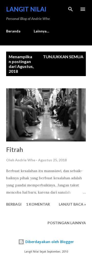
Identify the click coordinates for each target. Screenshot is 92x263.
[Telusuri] (70, 9)
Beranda (13, 31)
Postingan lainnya (67, 223)
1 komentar (38, 204)
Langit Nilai (26, 9)
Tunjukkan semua (63, 56)
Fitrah (14, 149)
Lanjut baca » (72, 204)
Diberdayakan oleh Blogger (49, 241)
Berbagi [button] (13, 204)
